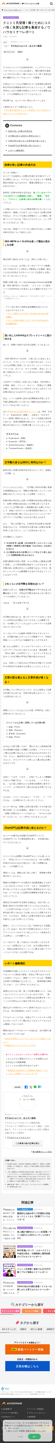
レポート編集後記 (16, 150)
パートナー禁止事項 (10, 1412)
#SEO (20, 52)
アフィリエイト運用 (10, 1311)
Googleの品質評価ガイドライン (23, 411)
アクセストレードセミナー (18, 1137)
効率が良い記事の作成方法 (20, 131)
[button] (6, 1389)
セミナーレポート (11, 18)
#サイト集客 (36, 1329)
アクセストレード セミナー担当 (26, 45)
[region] (27, 1312)
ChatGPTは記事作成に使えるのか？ (24, 145)
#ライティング (9, 52)
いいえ (20, 1436)
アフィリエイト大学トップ (12, 10)
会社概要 (6, 1409)
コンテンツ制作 (31, 1311)
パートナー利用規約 (36, 1409)
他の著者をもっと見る (42, 1151)
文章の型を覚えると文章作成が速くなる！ (27, 140)
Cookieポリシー (9, 1416)
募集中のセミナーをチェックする (20, 1045)
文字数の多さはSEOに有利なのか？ (24, 135)
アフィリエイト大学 (31, 3)
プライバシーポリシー (37, 1412)
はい (34, 1436)
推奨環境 (32, 1416)
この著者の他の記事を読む (27, 1143)
